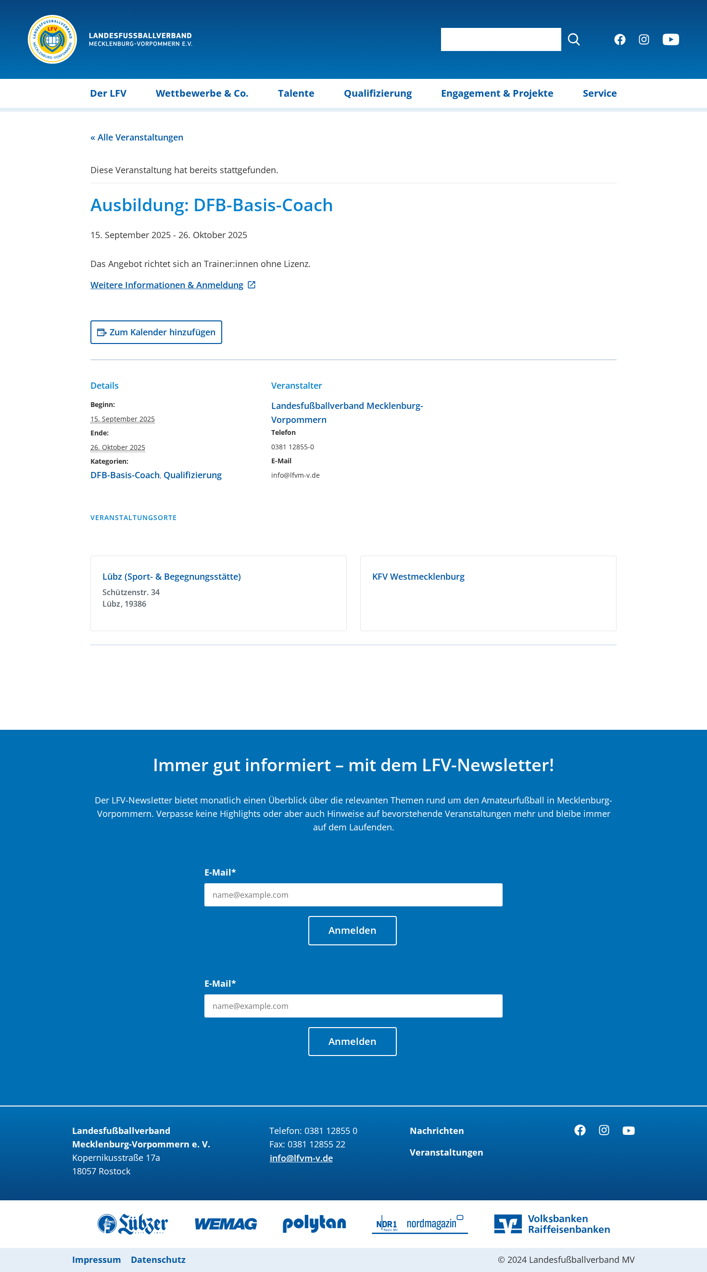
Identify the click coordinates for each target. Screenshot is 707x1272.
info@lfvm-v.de (301, 1158)
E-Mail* (220, 872)
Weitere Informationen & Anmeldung (166, 285)
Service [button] (600, 93)
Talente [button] (296, 93)
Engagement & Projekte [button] (497, 93)
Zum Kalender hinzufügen (162, 332)
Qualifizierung (193, 475)
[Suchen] (574, 39)
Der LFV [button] (108, 93)
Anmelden (352, 930)
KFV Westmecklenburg (418, 576)
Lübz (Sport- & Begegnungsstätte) (171, 576)
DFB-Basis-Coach (125, 475)
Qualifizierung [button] (378, 93)
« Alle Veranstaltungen (136, 137)
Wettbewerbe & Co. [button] (202, 93)
